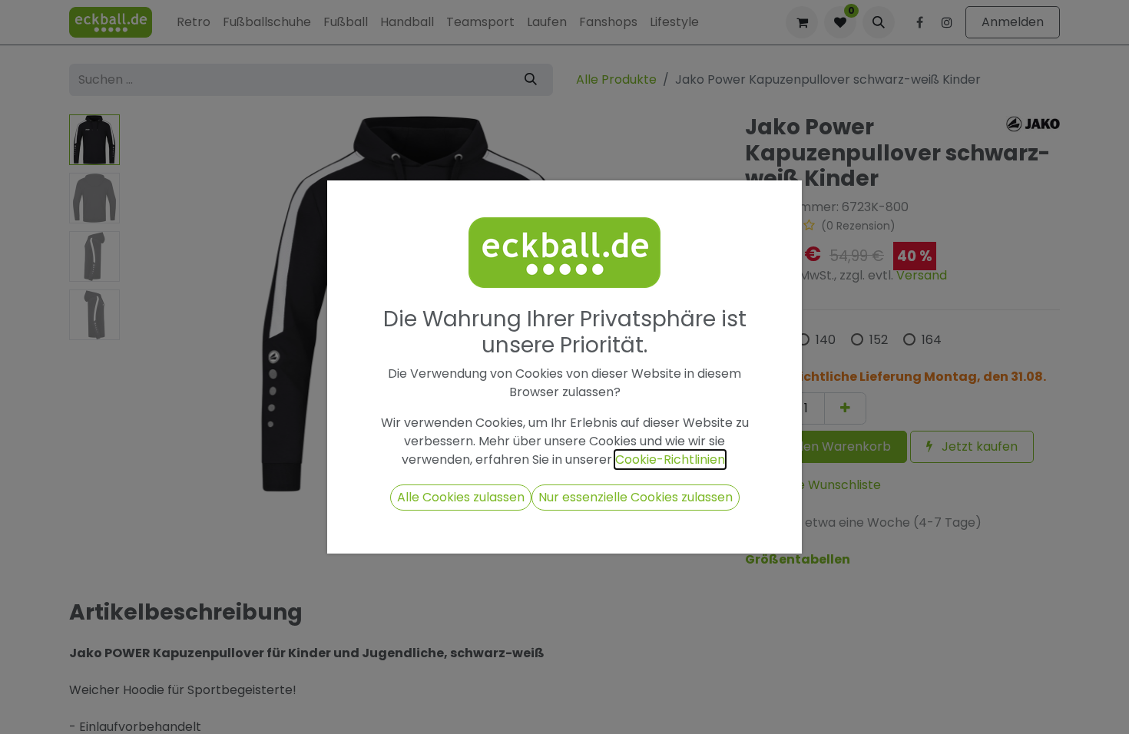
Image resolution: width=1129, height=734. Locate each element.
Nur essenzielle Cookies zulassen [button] (635, 497)
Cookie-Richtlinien (670, 459)
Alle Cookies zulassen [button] (461, 497)
